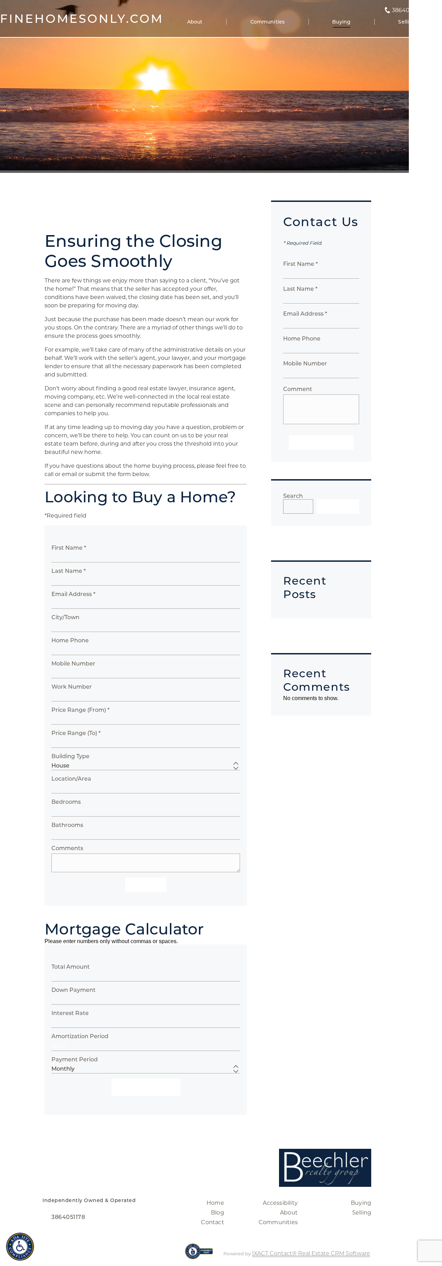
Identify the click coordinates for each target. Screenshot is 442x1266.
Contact (212, 1222)
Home (215, 1203)
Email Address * (73, 594)
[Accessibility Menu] (20, 1247)
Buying (341, 22)
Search (293, 496)
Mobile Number (73, 663)
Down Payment (73, 990)
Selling (407, 22)
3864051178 (407, 10)
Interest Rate (70, 1013)
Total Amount (70, 967)
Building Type (70, 756)
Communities (267, 22)
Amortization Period (79, 1036)
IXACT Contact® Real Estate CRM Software (311, 1253)
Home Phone (70, 640)
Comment (297, 389)
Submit (146, 884)
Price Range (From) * (80, 710)
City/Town (65, 617)
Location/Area (71, 778)
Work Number (71, 686)
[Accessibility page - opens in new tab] (199, 1254)
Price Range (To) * (75, 733)
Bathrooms (67, 825)
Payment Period (74, 1059)
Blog (217, 1212)
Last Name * (68, 571)
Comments (67, 848)
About (195, 22)
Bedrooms (66, 802)
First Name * (68, 547)
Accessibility (280, 1203)
